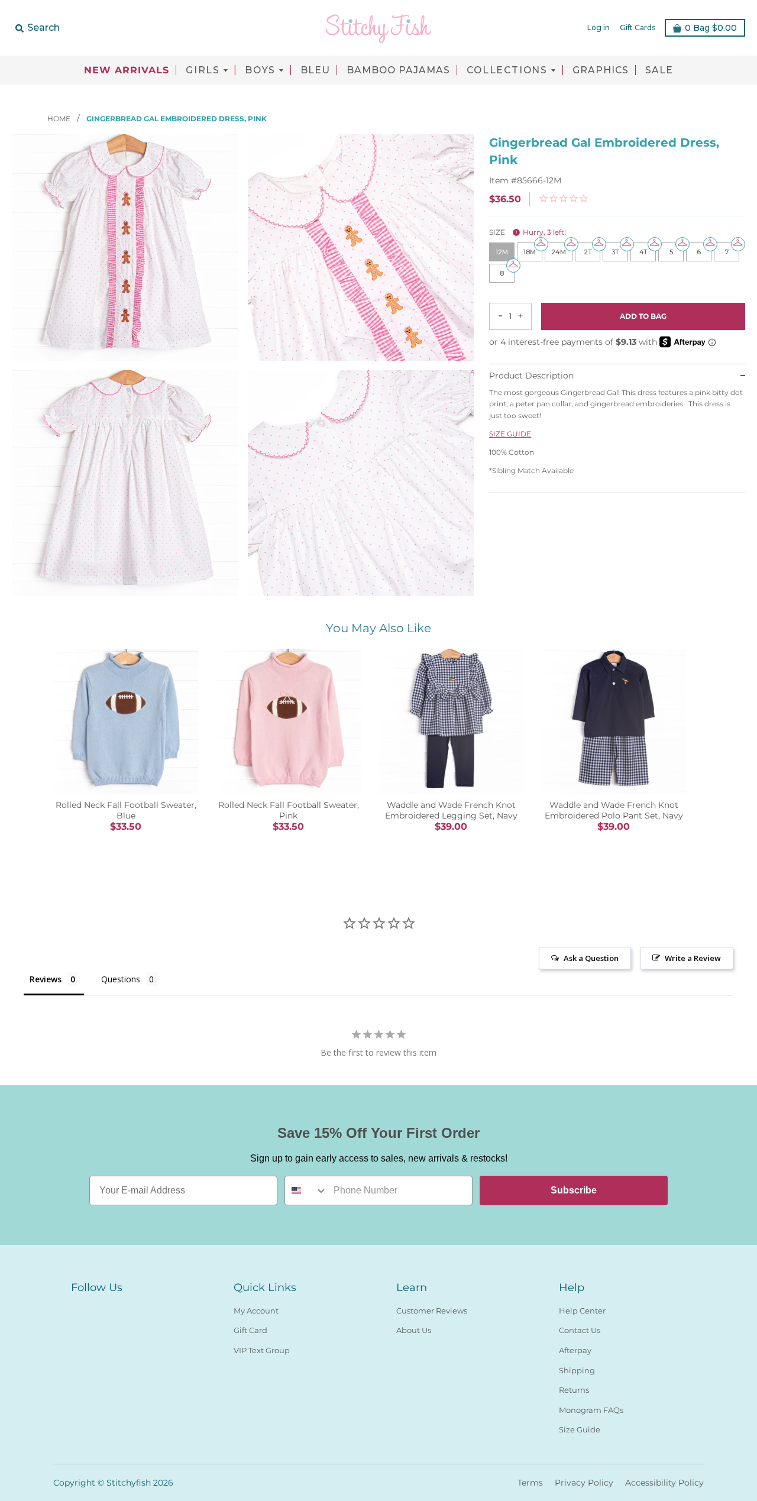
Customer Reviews (431, 1310)
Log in (598, 27)
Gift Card (250, 1330)
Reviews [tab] (46, 979)
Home (59, 118)
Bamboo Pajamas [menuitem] (398, 70)
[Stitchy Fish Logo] (378, 28)
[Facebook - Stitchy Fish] (78, 1308)
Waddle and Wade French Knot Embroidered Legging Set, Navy (451, 810)
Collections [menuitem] (507, 70)
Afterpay (575, 1350)
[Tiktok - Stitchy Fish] (121, 1308)
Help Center (582, 1310)
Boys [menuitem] (260, 70)
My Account (256, 1310)
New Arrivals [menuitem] (126, 70)
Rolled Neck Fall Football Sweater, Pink (288, 810)
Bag (711, 27)
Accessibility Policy (664, 1482)
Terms (530, 1482)
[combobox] (306, 1190)
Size (527, 232)
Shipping (577, 1370)
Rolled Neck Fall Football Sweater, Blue (126, 810)
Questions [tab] (120, 979)
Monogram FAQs (591, 1410)
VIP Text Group (262, 1350)
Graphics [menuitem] (600, 70)
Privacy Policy (584, 1482)
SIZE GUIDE (510, 433)
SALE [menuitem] (659, 70)
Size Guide (579, 1429)
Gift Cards (637, 27)
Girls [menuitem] (203, 70)
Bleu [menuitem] (315, 70)
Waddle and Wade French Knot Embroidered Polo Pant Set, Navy (614, 810)
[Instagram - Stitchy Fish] (99, 1308)
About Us (413, 1330)
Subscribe (574, 1190)
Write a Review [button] (693, 958)
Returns (574, 1390)
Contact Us (579, 1330)
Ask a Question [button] (591, 958)
